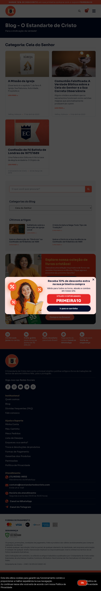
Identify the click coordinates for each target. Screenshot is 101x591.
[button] (93, 279)
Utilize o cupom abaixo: (69, 296)
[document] (50, 295)
